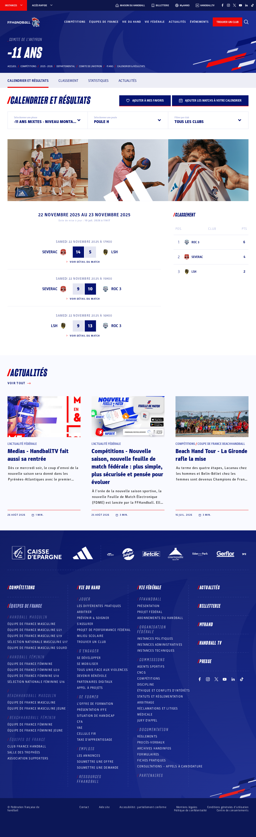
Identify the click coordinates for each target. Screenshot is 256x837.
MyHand (206, 624)
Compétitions (75, 21)
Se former (89, 697)
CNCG (141, 672)
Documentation (154, 730)
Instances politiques (155, 638)
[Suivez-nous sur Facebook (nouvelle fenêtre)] (222, 5)
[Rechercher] (246, 22)
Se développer (89, 658)
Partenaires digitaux (95, 682)
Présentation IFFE (92, 710)
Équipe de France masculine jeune (37, 708)
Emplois (87, 749)
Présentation (148, 606)
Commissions (152, 660)
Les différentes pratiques (99, 606)
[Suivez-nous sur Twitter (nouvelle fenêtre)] (234, 5)
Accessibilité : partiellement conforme (143, 807)
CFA (80, 721)
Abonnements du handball (160, 618)
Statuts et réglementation (160, 696)
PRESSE (206, 661)
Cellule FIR (86, 733)
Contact (84, 807)
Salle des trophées (24, 752)
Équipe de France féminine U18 (33, 676)
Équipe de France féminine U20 (34, 670)
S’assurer (85, 624)
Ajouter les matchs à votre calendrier (213, 100)
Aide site (104, 807)
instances (11, 5)
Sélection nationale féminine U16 (36, 682)
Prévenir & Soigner (93, 618)
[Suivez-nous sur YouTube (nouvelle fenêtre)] (240, 5)
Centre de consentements (232, 810)
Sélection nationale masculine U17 (38, 642)
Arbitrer (84, 612)
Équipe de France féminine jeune (35, 730)
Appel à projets (90, 688)
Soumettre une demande (98, 767)
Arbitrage (145, 702)
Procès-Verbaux (151, 742)
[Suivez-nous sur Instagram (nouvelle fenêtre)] (228, 5)
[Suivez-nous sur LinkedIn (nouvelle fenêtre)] (246, 5)
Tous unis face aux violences (102, 670)
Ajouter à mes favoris (148, 100)
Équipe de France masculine (32, 624)
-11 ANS (109, 66)
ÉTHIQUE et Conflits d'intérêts (163, 690)
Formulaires (148, 754)
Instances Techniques (155, 650)
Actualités (177, 21)
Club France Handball (27, 746)
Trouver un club (91, 642)
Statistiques (98, 81)
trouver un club (227, 22)
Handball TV (211, 643)
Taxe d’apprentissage (94, 739)
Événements (199, 21)
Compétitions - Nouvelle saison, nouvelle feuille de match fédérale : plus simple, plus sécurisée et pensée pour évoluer (127, 467)
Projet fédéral (149, 612)
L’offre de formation (95, 704)
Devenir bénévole (92, 676)
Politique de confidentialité (190, 810)
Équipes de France (103, 21)
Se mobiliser (87, 664)
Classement (68, 81)
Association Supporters (28, 758)
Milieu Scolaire (90, 636)
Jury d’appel (147, 720)
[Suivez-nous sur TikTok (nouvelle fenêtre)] (252, 5)
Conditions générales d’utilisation (227, 807)
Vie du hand (131, 21)
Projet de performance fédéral (104, 630)
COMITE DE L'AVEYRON (90, 66)
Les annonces (88, 755)
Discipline (145, 684)
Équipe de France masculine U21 (35, 630)
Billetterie (210, 606)
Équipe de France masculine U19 (35, 636)
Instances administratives (159, 644)
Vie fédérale (155, 21)
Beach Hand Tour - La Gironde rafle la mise (211, 455)
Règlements (147, 736)
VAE (80, 727)
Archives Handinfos (154, 748)
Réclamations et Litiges (157, 708)
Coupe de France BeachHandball (221, 444)
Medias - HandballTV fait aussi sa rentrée (38, 455)
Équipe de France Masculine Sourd (37, 648)
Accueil (12, 66)
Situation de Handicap (96, 715)
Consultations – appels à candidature (169, 766)
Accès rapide (39, 5)
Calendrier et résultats (28, 81)
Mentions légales (186, 807)
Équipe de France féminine (30, 664)
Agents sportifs (150, 666)
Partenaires (151, 776)
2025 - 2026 (46, 66)
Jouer (84, 599)
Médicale (145, 714)
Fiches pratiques (151, 760)
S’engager (89, 651)
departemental (65, 66)
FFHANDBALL (151, 599)
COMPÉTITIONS (148, 678)
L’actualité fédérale (22, 444)
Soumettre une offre (95, 761)
